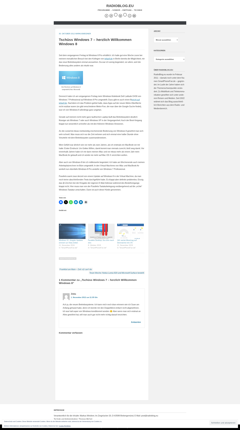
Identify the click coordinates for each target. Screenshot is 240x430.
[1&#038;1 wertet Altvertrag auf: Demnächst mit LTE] (130, 231)
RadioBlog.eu (120, 6)
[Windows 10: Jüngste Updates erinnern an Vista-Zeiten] (72, 231)
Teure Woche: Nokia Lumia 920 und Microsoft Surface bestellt (117, 273)
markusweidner (83, 34)
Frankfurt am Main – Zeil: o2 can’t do (76, 269)
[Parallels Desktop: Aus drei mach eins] (101, 231)
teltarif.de (108, 59)
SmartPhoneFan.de (68, 259)
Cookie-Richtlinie (65, 426)
